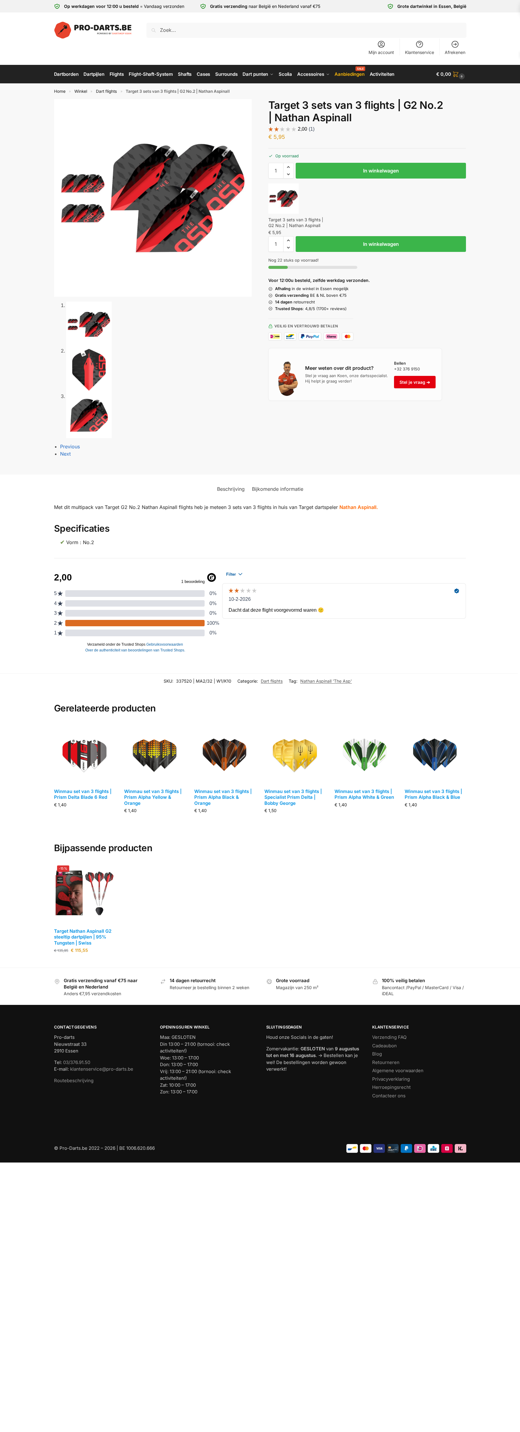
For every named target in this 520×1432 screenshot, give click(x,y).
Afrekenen (455, 52)
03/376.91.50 (76, 1062)
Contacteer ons (389, 1096)
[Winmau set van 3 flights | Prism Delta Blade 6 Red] (84, 753)
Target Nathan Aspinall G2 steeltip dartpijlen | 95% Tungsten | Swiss (82, 937)
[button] (451, 74)
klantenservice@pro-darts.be (101, 1069)
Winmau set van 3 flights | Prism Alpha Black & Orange (223, 797)
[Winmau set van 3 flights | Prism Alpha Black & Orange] (224, 753)
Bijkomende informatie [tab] (277, 489)
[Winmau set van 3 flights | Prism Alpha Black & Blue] (435, 753)
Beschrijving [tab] (231, 489)
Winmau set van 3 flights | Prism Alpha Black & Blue (433, 794)
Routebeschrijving (73, 1080)
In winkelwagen (381, 171)
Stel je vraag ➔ (414, 382)
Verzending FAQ (389, 1037)
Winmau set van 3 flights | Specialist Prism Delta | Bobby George (293, 797)
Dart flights (106, 91)
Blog (377, 1054)
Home (60, 91)
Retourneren (385, 1062)
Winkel (80, 91)
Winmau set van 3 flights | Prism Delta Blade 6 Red (82, 794)
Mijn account (381, 52)
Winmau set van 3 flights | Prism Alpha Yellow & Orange (153, 797)
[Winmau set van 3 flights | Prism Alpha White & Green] (365, 753)
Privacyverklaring (391, 1079)
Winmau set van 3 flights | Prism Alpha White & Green (364, 794)
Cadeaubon (384, 1046)
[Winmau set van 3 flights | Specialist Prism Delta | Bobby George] (294, 753)
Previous (70, 446)
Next (65, 454)
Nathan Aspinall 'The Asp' (326, 681)
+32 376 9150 (407, 368)
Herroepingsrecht (391, 1087)
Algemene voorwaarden (397, 1070)
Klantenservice (419, 52)
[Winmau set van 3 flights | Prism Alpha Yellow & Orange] (154, 753)
